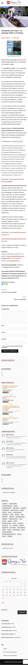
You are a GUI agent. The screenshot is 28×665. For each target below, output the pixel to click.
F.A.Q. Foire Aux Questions (10, 652)
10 (3, 589)
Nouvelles (20, 523)
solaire (19, 534)
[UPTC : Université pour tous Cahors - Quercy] (2, 479)
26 (10, 595)
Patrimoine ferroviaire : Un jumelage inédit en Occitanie (12, 31)
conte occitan (14, 510)
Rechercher (4, 609)
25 (6, 595)
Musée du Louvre (6, 523)
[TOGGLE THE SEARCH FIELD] (26, 3)
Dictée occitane (17, 512)
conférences (5, 510)
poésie (4, 529)
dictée (9, 512)
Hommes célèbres (20, 516)
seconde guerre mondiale (9, 534)
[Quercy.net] (14, 4)
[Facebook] (2, 284)
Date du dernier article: (7, 637)
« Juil (2, 602)
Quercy (9, 529)
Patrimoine (5, 527)
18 (6, 592)
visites (4, 536)
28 (17, 595)
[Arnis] (2, 375)
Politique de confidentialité (10, 655)
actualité (4, 503)
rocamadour (16, 529)
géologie (11, 516)
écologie (10, 536)
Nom (3, 325)
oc (10, 525)
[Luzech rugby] (2, 373)
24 (3, 595)
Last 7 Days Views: (6, 623)
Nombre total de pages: (7, 634)
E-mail (3, 332)
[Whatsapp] (7, 284)
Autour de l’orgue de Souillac (9, 292)
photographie (21, 527)
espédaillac (5, 514)
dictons (4, 512)
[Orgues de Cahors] (2, 481)
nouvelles (5, 525)
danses (22, 510)
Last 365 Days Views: (6, 630)
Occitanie (15, 525)
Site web (3, 339)
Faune (11, 514)
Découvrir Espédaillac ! (20, 299)
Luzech (4, 521)
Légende (10, 521)
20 (14, 592)
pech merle (13, 527)
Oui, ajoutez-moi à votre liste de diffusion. (12, 347)
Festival (17, 514)
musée (15, 521)
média (14, 523)
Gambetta (4, 516)
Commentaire (5, 309)
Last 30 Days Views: (6, 627)
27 (14, 595)
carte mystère (13, 503)
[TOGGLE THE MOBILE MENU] (2, 3)
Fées (22, 514)
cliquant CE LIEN (18, 141)
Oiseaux (22, 525)
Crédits (5, 648)
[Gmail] (4, 284)
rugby (23, 529)
